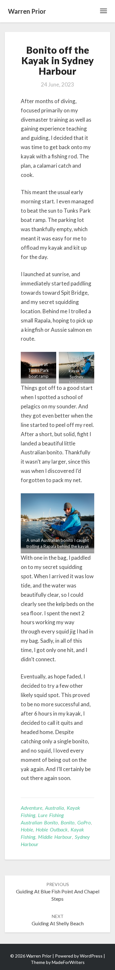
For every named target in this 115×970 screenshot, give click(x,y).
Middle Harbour (55, 837)
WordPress (91, 956)
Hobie (27, 829)
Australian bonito (39, 822)
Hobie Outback (52, 829)
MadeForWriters (68, 962)
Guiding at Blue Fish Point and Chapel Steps (57, 892)
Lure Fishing (51, 815)
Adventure (31, 808)
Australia (54, 808)
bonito (67, 822)
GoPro (84, 822)
